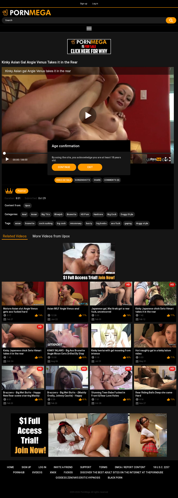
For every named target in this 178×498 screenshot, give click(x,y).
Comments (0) (111, 180)
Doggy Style (127, 214)
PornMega (85, 492)
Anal (24, 214)
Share (97, 180)
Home (10, 467)
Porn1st (22, 191)
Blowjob (58, 214)
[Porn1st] (9, 191)
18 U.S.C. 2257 (161, 467)
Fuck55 (68, 472)
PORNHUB (19, 472)
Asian (34, 214)
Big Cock (111, 214)
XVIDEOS (37, 472)
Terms (103, 467)
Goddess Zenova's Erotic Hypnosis (78, 477)
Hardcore (98, 214)
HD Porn (85, 214)
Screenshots (82, 180)
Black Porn (115, 477)
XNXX (53, 472)
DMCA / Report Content (130, 467)
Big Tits (46, 214)
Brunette (71, 214)
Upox (27, 205)
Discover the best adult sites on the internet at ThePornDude (121, 472)
